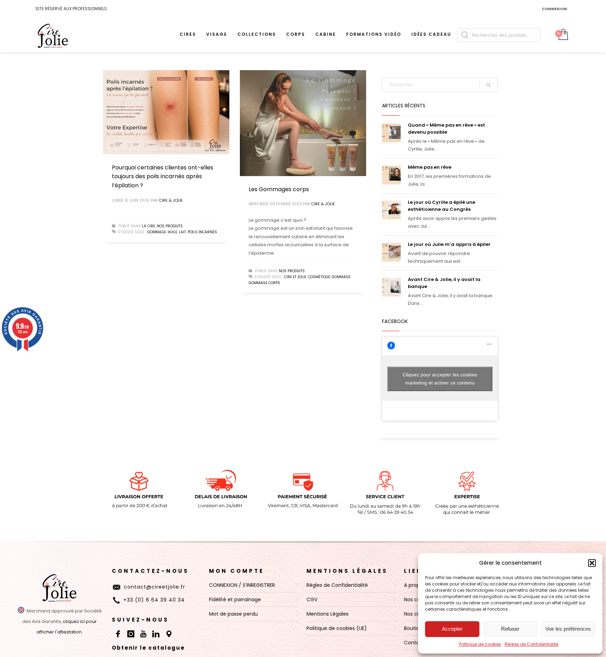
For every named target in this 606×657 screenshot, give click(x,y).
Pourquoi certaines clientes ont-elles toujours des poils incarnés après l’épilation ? (162, 176)
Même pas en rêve (429, 167)
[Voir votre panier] (563, 35)
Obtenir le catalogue (148, 647)
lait (182, 232)
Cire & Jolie (171, 200)
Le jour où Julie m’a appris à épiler (449, 244)
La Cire (148, 226)
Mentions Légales (347, 571)
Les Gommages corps (279, 189)
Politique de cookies (480, 644)
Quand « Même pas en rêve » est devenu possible (446, 128)
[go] (488, 85)
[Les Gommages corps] (303, 123)
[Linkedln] (156, 634)
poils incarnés (202, 232)
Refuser (510, 629)
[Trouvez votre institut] (168, 634)
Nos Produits (170, 226)
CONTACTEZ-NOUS (150, 571)
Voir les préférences (568, 629)
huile (172, 232)
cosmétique (319, 277)
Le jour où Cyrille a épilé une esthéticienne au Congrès (441, 206)
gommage (156, 232)
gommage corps (264, 283)
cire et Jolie (295, 277)
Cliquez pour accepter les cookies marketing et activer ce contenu (440, 379)
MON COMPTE (236, 571)
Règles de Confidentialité (531, 644)
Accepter (452, 629)
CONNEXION (554, 9)
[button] (591, 563)
